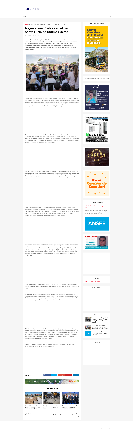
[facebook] (109, 429)
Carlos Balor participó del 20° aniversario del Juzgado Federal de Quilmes (70, 407)
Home (24, 16)
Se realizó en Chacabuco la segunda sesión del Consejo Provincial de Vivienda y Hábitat (100, 327)
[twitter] (107, 429)
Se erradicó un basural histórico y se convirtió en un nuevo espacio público (32, 407)
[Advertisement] (52, 119)
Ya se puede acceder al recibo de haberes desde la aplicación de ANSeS (100, 333)
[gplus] (104, 429)
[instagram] (101, 429)
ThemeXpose (31, 429)
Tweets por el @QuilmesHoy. (92, 281)
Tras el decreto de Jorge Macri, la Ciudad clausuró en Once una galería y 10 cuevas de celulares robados (100, 320)
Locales (31, 24)
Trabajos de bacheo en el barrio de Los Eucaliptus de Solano (50, 407)
